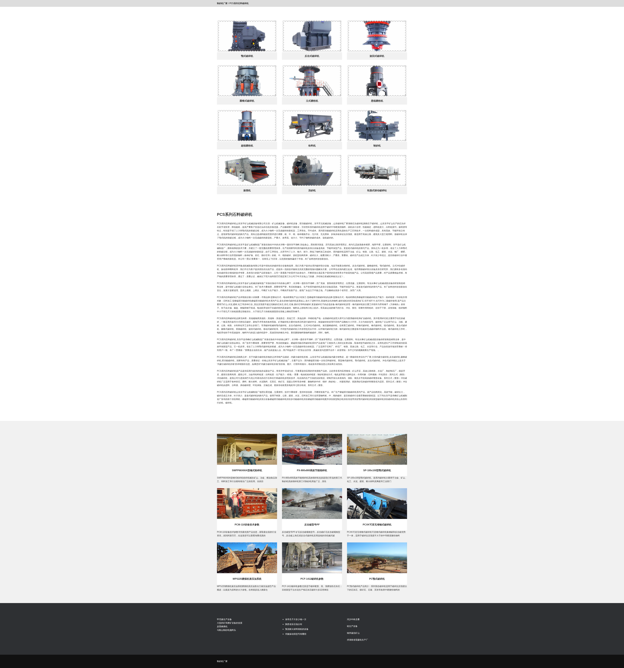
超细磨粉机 (247, 145)
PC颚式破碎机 (377, 578)
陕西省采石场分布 (293, 624)
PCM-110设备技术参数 (247, 524)
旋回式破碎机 (377, 56)
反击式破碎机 (312, 56)
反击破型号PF (312, 524)
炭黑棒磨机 (222, 626)
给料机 (312, 145)
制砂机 (377, 145)
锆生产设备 (352, 626)
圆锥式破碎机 (247, 100)
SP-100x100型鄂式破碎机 (377, 470)
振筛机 (247, 190)
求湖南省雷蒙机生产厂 (357, 640)
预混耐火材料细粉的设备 (296, 629)
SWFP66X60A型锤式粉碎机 (247, 470)
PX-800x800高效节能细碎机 (312, 470)
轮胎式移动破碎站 (377, 190)
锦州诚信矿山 (353, 633)
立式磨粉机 (312, 100)
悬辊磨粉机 (377, 100)
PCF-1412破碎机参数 (312, 578)
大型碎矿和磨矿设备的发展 (229, 623)
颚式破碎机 (247, 56)
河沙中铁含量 (353, 619)
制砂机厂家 (222, 3)
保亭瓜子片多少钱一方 (295, 619)
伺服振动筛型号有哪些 (295, 634)
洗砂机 (312, 190)
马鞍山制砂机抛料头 (226, 630)
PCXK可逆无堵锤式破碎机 (377, 524)
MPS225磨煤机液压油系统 (247, 578)
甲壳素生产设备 (224, 619)
